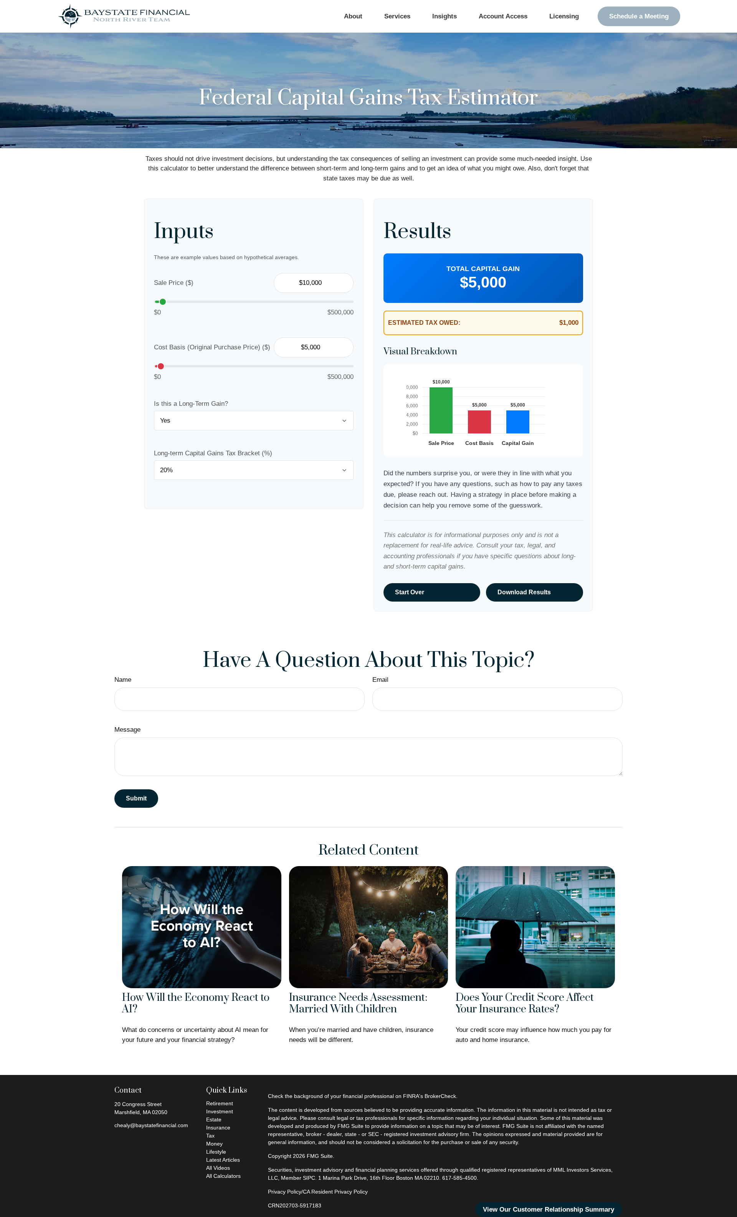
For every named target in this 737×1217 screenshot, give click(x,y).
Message (127, 729)
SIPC (309, 1178)
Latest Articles (223, 1160)
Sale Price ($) (173, 282)
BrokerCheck (440, 1096)
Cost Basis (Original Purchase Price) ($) (212, 347)
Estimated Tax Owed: (424, 322)
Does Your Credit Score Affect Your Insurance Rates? (525, 1003)
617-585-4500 (459, 1178)
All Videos (218, 1168)
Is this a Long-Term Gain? (191, 403)
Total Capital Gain (483, 269)
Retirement (219, 1103)
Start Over (409, 592)
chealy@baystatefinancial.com (151, 1125)
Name (122, 679)
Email (380, 679)
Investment (219, 1111)
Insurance (218, 1127)
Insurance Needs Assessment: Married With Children (358, 1003)
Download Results (524, 592)
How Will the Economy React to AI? (195, 1003)
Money (214, 1144)
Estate (213, 1119)
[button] (353, 16)
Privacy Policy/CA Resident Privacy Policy (318, 1192)
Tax (210, 1136)
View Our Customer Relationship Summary (548, 1209)
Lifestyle (216, 1152)
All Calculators (223, 1176)
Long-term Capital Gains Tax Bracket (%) (213, 453)
